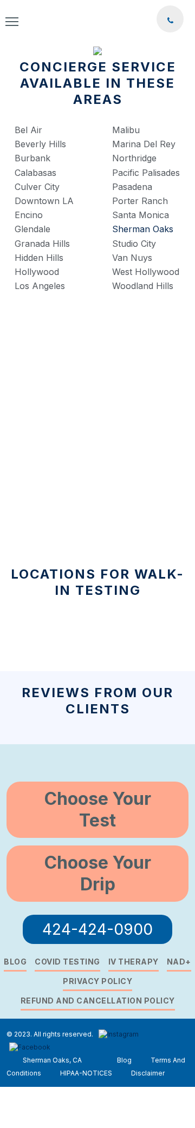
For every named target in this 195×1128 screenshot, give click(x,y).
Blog (15, 961)
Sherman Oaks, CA (52, 1060)
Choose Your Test (97, 809)
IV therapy (133, 961)
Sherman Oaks (142, 229)
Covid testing (67, 961)
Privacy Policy (97, 981)
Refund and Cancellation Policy (98, 1000)
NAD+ (179, 961)
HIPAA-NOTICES (86, 1073)
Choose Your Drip (97, 873)
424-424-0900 (97, 929)
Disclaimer (148, 1073)
